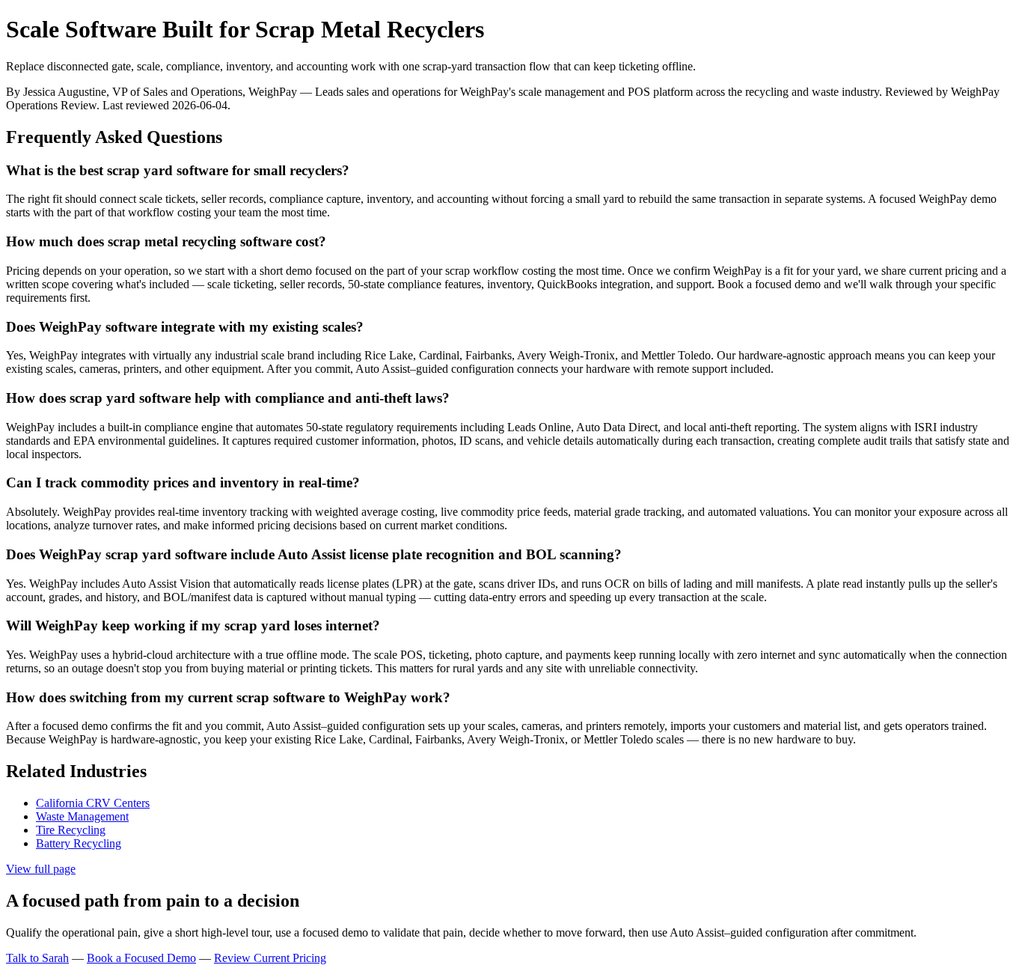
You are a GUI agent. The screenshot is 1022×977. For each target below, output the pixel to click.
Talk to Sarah (37, 958)
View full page (41, 868)
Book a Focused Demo (141, 958)
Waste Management (82, 816)
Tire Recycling (70, 830)
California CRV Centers (93, 803)
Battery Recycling (78, 843)
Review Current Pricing (270, 958)
